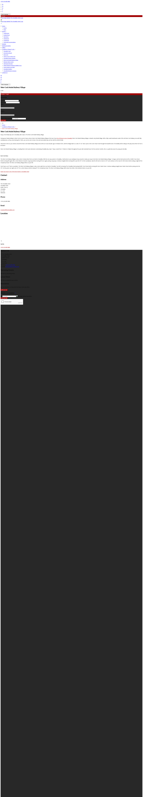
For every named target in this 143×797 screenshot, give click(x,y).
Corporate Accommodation (10, 42)
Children (2, 111)
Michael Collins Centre (9, 62)
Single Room (6, 33)
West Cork (6, 54)
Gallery (3, 47)
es (2, 8)
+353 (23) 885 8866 (5, 1)
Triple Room (6, 38)
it (2, 11)
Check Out (3, 102)
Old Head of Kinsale (8, 63)
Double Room (7, 35)
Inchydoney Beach (8, 53)
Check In (3, 100)
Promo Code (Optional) (6, 118)
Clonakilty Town (7, 51)
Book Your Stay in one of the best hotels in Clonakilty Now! (15, 171)
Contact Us (4, 72)
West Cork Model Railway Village (11, 60)
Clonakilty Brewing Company (10, 71)
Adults (2, 104)
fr (2, 9)
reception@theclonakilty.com (8, 210)
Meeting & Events (6, 45)
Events (5, 28)
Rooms (4, 31)
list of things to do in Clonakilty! (64, 138)
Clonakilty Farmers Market (9, 58)
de (2, 4)
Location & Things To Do (8, 49)
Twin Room (6, 37)
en (2, 6)
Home (3, 26)
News (5, 29)
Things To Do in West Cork (9, 56)
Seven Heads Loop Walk (9, 67)
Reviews (4, 44)
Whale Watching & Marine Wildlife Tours (13, 65)
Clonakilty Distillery (8, 69)
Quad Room (6, 40)
